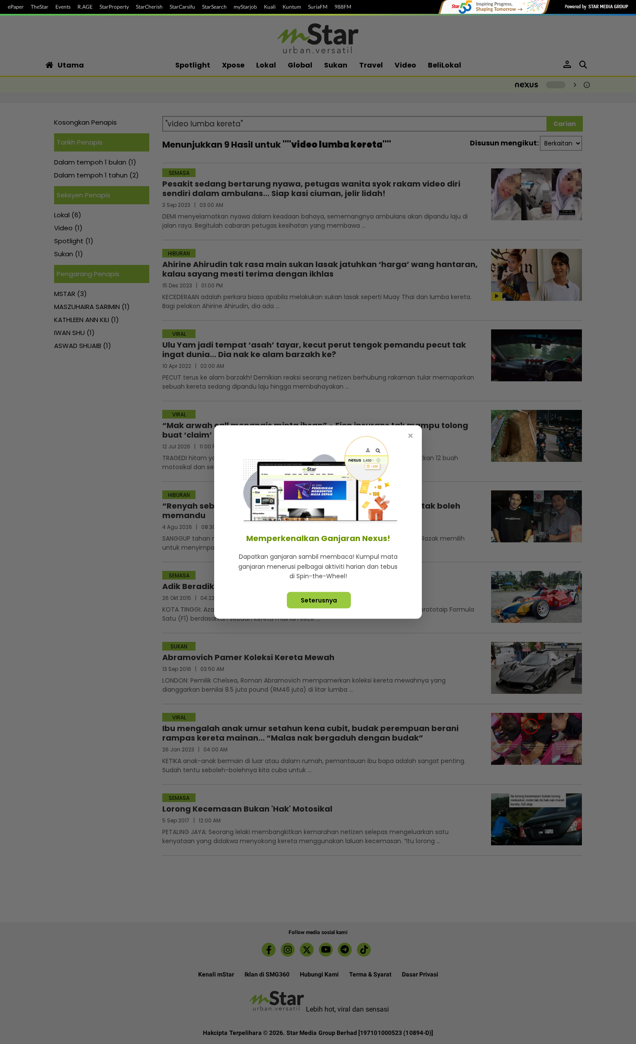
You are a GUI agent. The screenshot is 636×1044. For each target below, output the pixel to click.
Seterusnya (319, 600)
